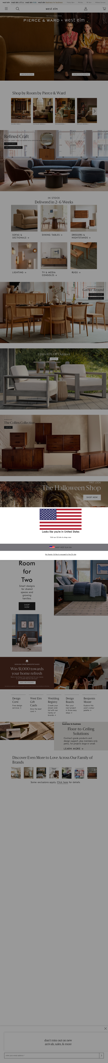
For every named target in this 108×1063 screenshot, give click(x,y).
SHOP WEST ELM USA (63, 547)
